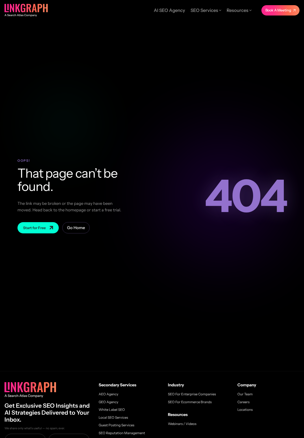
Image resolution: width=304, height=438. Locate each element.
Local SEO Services (113, 417)
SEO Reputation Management (122, 433)
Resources (237, 10)
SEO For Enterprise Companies (192, 394)
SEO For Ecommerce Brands (190, 402)
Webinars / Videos (182, 424)
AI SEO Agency (169, 10)
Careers (243, 402)
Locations (245, 409)
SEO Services (204, 10)
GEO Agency (108, 402)
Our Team (245, 394)
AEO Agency (108, 394)
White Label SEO (112, 409)
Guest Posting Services (116, 425)
